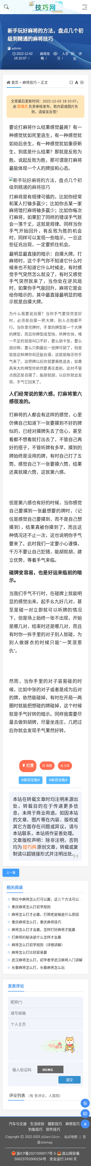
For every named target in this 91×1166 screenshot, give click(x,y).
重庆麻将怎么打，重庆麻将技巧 (36, 922)
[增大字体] (82, 82)
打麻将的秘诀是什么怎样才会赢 (36, 937)
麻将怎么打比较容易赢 (29, 952)
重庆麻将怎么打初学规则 (31, 906)
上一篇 (10, 872)
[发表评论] (85, 1113)
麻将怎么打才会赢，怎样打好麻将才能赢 (43, 929)
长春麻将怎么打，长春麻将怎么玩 (38, 967)
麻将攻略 (31, 780)
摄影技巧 (55, 1123)
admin (16, 48)
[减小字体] (72, 82)
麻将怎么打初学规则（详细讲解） (38, 944)
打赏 (30, 765)
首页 (14, 82)
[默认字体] (77, 82)
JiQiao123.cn (50, 1136)
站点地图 (70, 1136)
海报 (49, 766)
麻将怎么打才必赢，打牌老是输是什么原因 (45, 914)
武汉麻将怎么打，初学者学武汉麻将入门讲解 (47, 959)
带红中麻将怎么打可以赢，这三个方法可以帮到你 (50, 899)
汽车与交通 (18, 1123)
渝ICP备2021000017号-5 (36, 1153)
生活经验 (37, 1123)
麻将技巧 (29, 82)
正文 (44, 82)
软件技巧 (53, 1129)
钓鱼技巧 (35, 1129)
